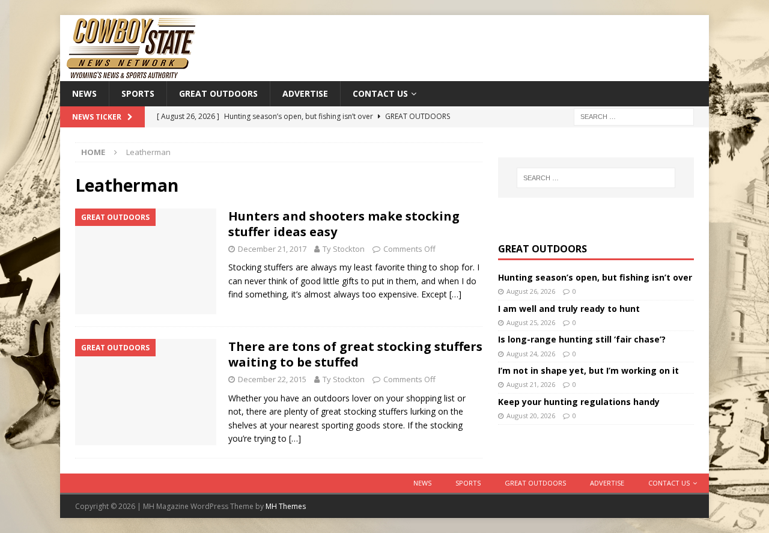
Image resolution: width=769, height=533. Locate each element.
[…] (455, 294)
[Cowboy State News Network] (132, 74)
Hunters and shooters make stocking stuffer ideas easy (344, 224)
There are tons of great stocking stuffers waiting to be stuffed (355, 354)
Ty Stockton (344, 248)
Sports (137, 93)
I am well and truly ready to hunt (569, 308)
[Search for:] (634, 116)
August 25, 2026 (530, 322)
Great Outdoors (218, 93)
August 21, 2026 (530, 384)
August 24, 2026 (530, 353)
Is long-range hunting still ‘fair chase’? (582, 339)
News (84, 93)
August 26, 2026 (530, 291)
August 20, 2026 (530, 415)
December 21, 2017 (272, 248)
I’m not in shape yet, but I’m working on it (588, 370)
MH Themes (286, 506)
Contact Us (380, 93)
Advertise (305, 93)
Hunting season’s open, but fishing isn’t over (595, 277)
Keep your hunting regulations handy (579, 401)
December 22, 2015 (272, 379)
